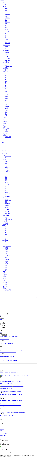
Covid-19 (4, 280)
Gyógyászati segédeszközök (6, 198)
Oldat (1, 330)
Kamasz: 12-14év (3, 324)
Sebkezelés (6, 177)
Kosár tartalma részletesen (5, 150)
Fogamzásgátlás (5, 282)
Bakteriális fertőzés (7, 166)
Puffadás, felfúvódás (7, 189)
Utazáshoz (4, 278)
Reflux (5, 190)
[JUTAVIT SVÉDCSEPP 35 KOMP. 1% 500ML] (18, 381)
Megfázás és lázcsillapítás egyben (8, 219)
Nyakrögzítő (6, 201)
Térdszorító (6, 202)
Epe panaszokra (6, 182)
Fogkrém (4, 272)
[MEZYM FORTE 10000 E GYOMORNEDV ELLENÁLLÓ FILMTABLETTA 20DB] (10, 391)
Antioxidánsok (6, 247)
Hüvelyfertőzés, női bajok (8, 290)
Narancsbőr (6, 173)
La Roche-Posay (6, 235)
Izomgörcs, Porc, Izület (7, 255)
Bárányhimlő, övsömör (7, 167)
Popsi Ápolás (6, 162)
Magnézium (6, 244)
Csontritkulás (6, 249)
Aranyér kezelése (7, 209)
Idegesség (6, 253)
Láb (5, 228)
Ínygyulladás (6, 254)
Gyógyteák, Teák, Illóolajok (6, 203)
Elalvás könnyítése (7, 205)
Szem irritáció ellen (7, 158)
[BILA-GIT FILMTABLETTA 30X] (13, 336)
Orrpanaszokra (6, 222)
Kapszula (2, 329)
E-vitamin (6, 267)
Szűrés (1, 315)
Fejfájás (5, 194)
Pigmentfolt (6, 174)
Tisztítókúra (4, 287)
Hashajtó (6, 186)
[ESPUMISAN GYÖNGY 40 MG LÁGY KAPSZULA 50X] (22, 375)
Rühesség (6, 176)
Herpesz (6, 172)
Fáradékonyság (6, 251)
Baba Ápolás (4, 159)
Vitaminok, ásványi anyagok (5, 240)
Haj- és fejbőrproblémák (7, 171)
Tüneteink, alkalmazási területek (7, 246)
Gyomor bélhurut (7, 184)
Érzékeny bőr (6, 168)
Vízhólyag (6, 180)
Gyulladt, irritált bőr (7, 170)
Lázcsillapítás (6, 216)
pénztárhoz (3, 142)
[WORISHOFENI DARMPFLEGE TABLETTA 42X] (19, 412)
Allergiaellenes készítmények (8, 156)
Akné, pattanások (7, 164)
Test (5, 230)
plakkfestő (4, 276)
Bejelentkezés (3, 153)
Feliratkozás (6, 153)
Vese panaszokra (6, 192)
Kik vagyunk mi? (2, 429)
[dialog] (18, 453)
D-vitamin (6, 266)
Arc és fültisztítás (7, 283)
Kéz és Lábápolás (5, 286)
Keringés (4, 208)
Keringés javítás (6, 210)
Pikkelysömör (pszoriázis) (8, 175)
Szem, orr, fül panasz (5, 221)
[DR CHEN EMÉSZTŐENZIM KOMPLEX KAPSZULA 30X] (23, 350)
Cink (5, 241)
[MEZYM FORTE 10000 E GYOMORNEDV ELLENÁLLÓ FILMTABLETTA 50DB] (10, 397)
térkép (1, 430)
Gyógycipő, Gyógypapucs (8, 200)
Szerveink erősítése (7, 212)
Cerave (5, 233)
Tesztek (5, 191)
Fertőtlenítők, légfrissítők (6, 281)
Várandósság (6, 262)
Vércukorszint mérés (5, 224)
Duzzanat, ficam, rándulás (8, 193)
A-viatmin (6, 264)
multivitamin (6, 269)
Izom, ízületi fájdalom (7, 195)
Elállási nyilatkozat (2, 436)
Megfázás (6, 218)
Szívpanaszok (6, 260)
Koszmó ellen (6, 161)
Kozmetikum (3, 225)
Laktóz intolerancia (7, 187)
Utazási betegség (6, 261)
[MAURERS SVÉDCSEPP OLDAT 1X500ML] (17, 386)
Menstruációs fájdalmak (7, 196)
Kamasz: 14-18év (3, 325)
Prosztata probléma (7, 259)
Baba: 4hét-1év (3, 322)
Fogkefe (4, 271)
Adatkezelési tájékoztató (3, 435)
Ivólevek (4, 285)
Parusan (5, 238)
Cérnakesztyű (6, 199)
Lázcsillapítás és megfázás (6, 215)
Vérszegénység (6, 263)
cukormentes (2, 318)
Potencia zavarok (7, 258)
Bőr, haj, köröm (6, 248)
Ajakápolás (4, 279)
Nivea (5, 237)
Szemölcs (6, 178)
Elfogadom (9, 456)
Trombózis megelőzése (7, 213)
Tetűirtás (6, 179)
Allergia (4, 155)
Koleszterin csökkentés (7, 211)
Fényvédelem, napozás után (8, 289)
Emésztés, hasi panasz (5, 181)
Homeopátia (4, 204)
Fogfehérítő (4, 270)
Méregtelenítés (6, 256)
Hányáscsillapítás (7, 185)
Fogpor (4, 273)
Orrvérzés (6, 257)
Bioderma (6, 232)
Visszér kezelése (6, 214)
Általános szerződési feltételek (3, 433)
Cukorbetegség (6, 250)
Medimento (6, 236)
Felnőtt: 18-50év (3, 323)
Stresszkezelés (6, 207)
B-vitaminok (6, 265)
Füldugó (4, 197)
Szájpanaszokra (6, 223)
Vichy (5, 239)
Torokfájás (6, 220)
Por (1, 331)
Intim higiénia (6, 284)
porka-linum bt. (4, 449)
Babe (5, 231)
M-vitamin (6, 268)
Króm (5, 243)
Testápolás (6, 163)
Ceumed (6, 234)
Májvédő (6, 188)
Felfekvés (6, 169)
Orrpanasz (6, 157)
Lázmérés (6, 217)
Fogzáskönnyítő (5, 274)
